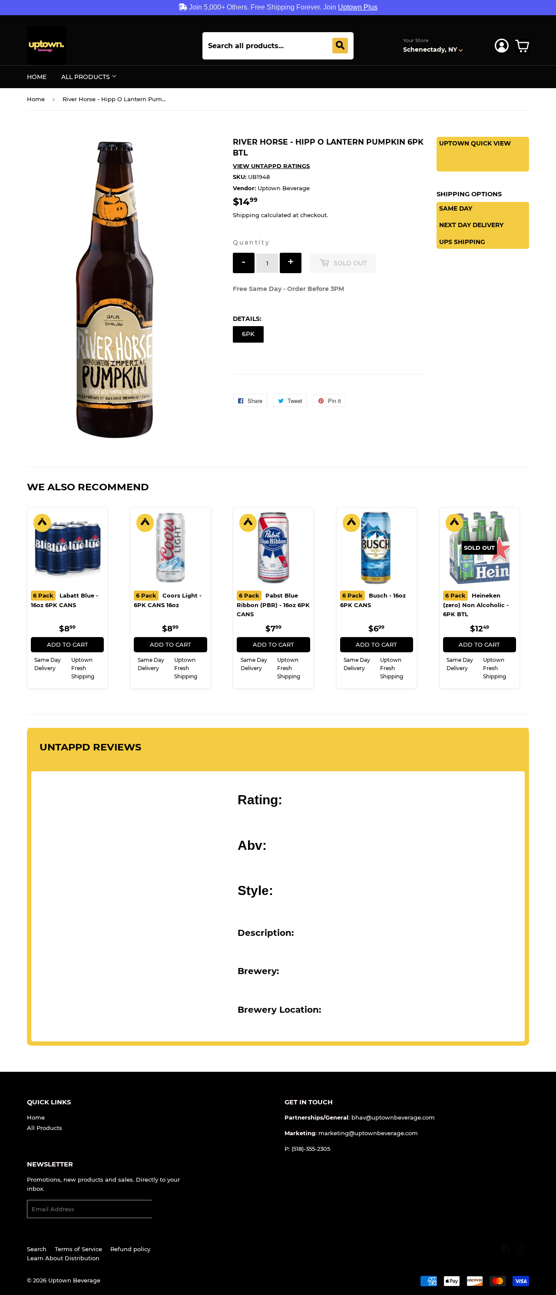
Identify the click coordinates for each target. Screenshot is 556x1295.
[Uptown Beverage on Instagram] (520, 1249)
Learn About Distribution (63, 1258)
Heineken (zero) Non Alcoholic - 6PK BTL (476, 605)
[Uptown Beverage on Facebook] (505, 1249)
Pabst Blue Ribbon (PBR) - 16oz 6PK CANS (273, 605)
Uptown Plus (357, 7)
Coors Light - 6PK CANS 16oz (168, 600)
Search (36, 1248)
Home (36, 77)
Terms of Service (78, 1248)
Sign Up (169, 1209)
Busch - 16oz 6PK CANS (373, 600)
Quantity (251, 242)
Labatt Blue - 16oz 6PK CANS (64, 600)
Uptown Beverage (74, 1280)
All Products (86, 77)
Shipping (246, 214)
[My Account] (502, 45)
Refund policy (130, 1248)
